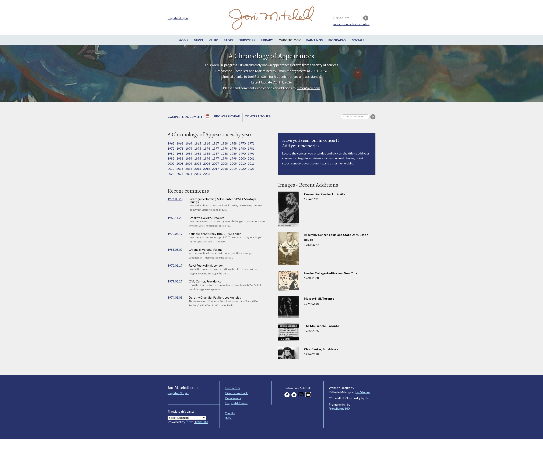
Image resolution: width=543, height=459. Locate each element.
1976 (206, 148)
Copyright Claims (236, 403)
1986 (206, 153)
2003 (179, 163)
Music (213, 40)
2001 (251, 158)
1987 (215, 153)
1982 (171, 153)
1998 (224, 158)
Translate (201, 422)
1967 (215, 143)
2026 (206, 173)
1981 (251, 148)
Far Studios (362, 392)
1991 (251, 153)
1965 (197, 143)
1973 (179, 148)
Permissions (233, 398)
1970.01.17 (175, 265)
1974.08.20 (175, 199)
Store (229, 40)
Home (183, 40)
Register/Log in (178, 18)
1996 (206, 158)
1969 (233, 143)
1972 (171, 148)
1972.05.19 (175, 233)
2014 (188, 168)
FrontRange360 (339, 408)
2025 (197, 173)
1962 (171, 143)
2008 (224, 163)
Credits (230, 413)
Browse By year (227, 116)
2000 (242, 158)
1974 (188, 148)
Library (267, 40)
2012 (171, 168)
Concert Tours (257, 116)
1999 (233, 158)
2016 (206, 168)
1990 (242, 153)
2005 (197, 163)
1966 (206, 143)
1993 (179, 158)
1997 (215, 158)
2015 (197, 168)
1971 (251, 143)
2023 (179, 173)
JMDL (228, 418)
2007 (215, 163)
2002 (171, 163)
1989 (233, 153)
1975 (197, 148)
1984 (188, 153)
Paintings (314, 40)
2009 (233, 163)
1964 (188, 143)
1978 (224, 148)
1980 (242, 148)
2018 (224, 168)
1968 (224, 143)
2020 (242, 168)
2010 (242, 163)
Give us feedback (236, 393)
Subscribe (247, 40)
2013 (179, 168)
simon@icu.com (308, 88)
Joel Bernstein (258, 76)
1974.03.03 (175, 297)
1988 (224, 153)
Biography (337, 40)
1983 (179, 153)
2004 (188, 163)
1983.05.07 (175, 249)
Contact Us (232, 388)
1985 (197, 153)
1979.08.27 (175, 281)
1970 (242, 143)
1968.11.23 (175, 218)
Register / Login (178, 393)
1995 (197, 158)
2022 (171, 173)
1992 (171, 158)
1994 (188, 158)
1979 (233, 148)
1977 (215, 148)
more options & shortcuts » (351, 24)
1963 (179, 143)
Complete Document (185, 116)
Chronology (290, 40)
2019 (233, 168)
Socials (358, 40)
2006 (206, 163)
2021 (251, 168)
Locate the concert (295, 153)
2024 (188, 173)
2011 (251, 163)
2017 (215, 168)
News (198, 40)
